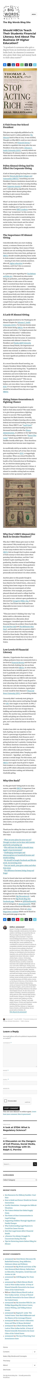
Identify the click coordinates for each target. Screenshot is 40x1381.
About (5, 1365)
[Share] (4, 64)
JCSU (5, 387)
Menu (34, 14)
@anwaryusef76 (24, 904)
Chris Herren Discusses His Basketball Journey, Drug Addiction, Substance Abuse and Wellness (20, 1261)
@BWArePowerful (29, 901)
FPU (7, 704)
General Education (13, 1021)
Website (6, 1088)
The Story (6, 1361)
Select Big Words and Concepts (15, 1356)
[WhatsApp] (22, 64)
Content (6, 1352)
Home (5, 1347)
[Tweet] (9, 64)
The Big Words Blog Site (17, 22)
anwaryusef (9, 1019)
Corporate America (14, 186)
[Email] (34, 64)
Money (27, 1021)
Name (5, 1070)
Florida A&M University (22, 343)
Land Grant (27, 425)
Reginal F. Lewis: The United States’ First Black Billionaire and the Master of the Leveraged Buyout (20, 1315)
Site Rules (7, 1370)
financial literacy (18, 662)
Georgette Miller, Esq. (21, 601)
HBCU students (22, 209)
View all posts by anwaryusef (18, 1012)
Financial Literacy (23, 143)
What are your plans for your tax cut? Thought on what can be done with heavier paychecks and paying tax (19, 842)
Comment (7, 1043)
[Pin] (17, 64)
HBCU (22, 1021)
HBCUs (5, 256)
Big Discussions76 (22, 896)
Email (6, 1079)
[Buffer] (30, 64)
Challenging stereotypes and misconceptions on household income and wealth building (18, 855)
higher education (16, 263)
